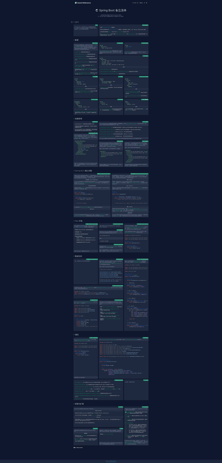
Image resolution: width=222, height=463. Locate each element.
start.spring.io (81, 226)
